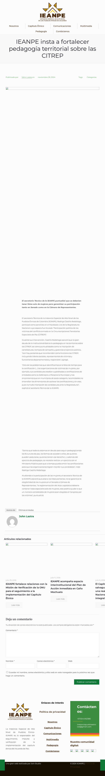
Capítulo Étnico (52, 727)
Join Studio (36, 763)
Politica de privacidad (52, 711)
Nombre (10, 661)
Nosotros (52, 722)
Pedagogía (52, 745)
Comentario (12, 630)
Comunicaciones (52, 733)
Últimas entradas (26, 510)
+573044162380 (84, 719)
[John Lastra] (12, 526)
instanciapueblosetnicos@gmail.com (86, 725)
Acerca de (10, 510)
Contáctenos (52, 751)
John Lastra (27, 77)
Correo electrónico (46, 661)
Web (70, 661)
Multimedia (52, 739)
